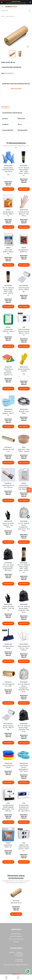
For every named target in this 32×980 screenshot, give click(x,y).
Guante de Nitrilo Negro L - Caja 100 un (8, 608)
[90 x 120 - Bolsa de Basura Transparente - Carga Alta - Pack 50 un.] (24, 673)
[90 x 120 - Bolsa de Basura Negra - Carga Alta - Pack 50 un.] (24, 715)
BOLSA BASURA (23, 165)
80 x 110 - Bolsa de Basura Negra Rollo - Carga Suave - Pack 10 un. (24, 568)
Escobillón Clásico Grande (8, 647)
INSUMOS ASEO (8, 644)
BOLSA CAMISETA (24, 644)
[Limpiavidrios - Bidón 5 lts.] (8, 834)
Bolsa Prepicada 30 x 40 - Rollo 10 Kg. (8, 727)
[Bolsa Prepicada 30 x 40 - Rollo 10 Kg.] (8, 715)
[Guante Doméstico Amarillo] (24, 358)
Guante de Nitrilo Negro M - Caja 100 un (8, 525)
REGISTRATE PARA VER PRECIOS (11, 67)
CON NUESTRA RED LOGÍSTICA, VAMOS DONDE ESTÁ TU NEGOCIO (16, 2)
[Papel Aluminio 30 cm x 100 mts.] (8, 475)
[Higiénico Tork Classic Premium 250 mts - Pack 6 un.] (24, 834)
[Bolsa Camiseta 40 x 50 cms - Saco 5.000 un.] (24, 636)
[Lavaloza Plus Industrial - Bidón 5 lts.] (8, 319)
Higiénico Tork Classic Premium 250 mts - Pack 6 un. (24, 848)
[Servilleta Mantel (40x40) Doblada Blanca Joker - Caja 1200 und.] (8, 795)
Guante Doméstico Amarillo (24, 370)
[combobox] (17, 10)
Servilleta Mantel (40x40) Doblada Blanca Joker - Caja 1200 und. (8, 808)
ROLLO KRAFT (16, 900)
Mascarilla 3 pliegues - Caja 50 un (8, 413)
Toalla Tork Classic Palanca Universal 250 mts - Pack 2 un (24, 332)
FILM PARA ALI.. (8, 447)
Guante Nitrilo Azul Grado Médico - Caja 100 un (8, 169)
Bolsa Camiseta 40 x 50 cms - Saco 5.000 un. (24, 648)
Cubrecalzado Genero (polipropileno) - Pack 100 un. (24, 768)
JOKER (8, 803)
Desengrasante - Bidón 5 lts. (24, 251)
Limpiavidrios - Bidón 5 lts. (8, 846)
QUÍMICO (8, 209)
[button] (1, 2)
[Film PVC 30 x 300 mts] (8, 439)
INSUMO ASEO (8, 367)
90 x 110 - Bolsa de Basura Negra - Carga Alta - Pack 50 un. (24, 609)
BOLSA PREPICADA (23, 285)
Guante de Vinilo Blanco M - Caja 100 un (24, 214)
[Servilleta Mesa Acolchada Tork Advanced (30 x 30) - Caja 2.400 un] (24, 795)
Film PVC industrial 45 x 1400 (8, 685)
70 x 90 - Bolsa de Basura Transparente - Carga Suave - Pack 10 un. (24, 527)
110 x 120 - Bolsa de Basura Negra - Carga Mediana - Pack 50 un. (8, 567)
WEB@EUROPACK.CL (22, 965)
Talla (8, 174)
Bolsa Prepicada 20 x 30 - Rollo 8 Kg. (24, 289)
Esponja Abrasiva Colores (8, 766)
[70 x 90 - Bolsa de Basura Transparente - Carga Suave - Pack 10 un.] (24, 513)
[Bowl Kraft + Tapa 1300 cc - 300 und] (24, 439)
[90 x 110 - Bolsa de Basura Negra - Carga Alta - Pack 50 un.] (24, 596)
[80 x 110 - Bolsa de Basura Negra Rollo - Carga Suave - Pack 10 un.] (24, 554)
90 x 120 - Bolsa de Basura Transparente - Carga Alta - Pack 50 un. (24, 687)
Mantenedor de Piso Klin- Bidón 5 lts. (8, 214)
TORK (23, 327)
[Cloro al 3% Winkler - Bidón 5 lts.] (8, 239)
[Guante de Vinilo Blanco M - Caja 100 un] (24, 201)
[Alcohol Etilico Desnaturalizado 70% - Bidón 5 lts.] (24, 475)
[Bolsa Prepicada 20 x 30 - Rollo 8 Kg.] (24, 277)
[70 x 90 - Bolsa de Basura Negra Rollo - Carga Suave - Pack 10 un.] (24, 157)
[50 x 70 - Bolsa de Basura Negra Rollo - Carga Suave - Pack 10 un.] (8, 277)
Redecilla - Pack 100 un (24, 412)
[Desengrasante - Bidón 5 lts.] (24, 239)
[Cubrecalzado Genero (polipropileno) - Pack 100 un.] (24, 755)
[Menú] (2, 6)
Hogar (2, 16)
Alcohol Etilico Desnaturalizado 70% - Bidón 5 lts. (23, 487)
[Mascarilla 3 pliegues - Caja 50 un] (8, 401)
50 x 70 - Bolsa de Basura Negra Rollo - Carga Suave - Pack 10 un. (8, 291)
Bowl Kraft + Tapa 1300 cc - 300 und (23, 450)
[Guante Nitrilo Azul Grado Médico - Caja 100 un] (8, 157)
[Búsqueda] (29, 11)
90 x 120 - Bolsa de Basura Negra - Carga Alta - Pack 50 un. (24, 728)
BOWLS (24, 447)
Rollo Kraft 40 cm (16, 903)
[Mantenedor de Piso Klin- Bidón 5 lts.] (8, 201)
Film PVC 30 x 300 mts (8, 450)
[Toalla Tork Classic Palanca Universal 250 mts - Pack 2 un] (24, 319)
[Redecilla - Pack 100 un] (24, 401)
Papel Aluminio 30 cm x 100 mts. (8, 486)
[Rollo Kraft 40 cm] (16, 892)
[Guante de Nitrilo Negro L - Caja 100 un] (8, 596)
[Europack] (11, 6)
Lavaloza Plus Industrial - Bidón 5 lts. (8, 331)
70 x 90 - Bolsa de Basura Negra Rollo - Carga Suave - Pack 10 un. (23, 171)
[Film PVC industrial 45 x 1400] (8, 673)
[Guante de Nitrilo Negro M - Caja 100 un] (8, 513)
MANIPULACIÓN (8, 165)
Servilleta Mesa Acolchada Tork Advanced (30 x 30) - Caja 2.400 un (24, 808)
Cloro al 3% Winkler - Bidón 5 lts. (8, 251)
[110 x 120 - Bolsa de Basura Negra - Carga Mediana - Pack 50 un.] (8, 554)
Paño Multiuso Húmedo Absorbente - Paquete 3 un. (8, 372)
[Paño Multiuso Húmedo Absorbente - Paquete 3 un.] (8, 358)
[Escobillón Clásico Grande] (8, 636)
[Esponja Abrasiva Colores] (8, 755)
